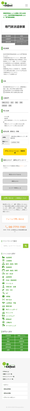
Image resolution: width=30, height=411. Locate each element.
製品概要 (8, 36)
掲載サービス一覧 (7, 374)
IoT (7, 293)
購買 (21, 338)
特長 (21, 36)
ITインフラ (9, 313)
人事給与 (9, 322)
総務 (10, 105)
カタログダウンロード (22, 42)
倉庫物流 (8, 344)
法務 (21, 350)
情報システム (5, 102)
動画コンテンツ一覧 (8, 379)
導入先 (22, 39)
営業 (21, 102)
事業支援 (9, 306)
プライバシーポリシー (9, 397)
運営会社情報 (7, 393)
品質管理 (9, 277)
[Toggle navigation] (26, 5)
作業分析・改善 (11, 287)
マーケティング (11, 326)
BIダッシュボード (11, 309)
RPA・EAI (9, 290)
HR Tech (9, 300)
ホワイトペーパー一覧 (8, 376)
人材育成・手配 (15, 142)
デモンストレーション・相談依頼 (15, 152)
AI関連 (8, 296)
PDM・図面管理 (11, 280)
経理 (21, 347)
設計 (12, 102)
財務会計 (9, 319)
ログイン (22, 166)
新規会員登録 (7, 389)
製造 (17, 102)
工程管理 (9, 261)
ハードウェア (10, 316)
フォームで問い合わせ (15, 219)
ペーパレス (9, 283)
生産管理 (9, 257)
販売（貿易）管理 (11, 264)
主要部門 (8, 39)
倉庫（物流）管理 (11, 270)
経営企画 (4, 105)
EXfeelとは (6, 371)
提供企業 (8, 42)
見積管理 (9, 267)
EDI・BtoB (9, 274)
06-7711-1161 (15, 228)
